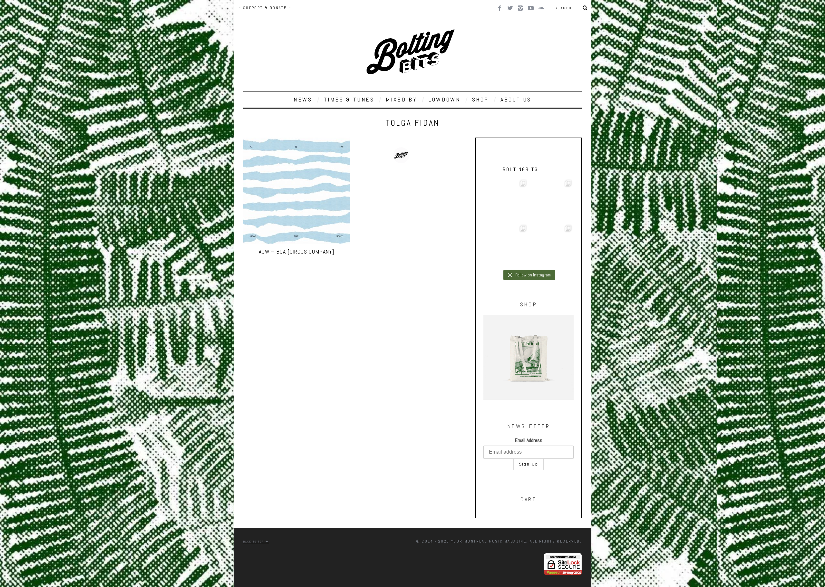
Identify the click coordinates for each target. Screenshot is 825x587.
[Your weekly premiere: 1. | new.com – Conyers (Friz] (506, 245)
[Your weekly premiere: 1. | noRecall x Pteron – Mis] (506, 200)
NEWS (303, 99)
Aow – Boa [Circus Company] (296, 251)
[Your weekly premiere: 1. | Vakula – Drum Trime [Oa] (551, 245)
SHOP (480, 99)
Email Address (528, 440)
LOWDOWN (444, 99)
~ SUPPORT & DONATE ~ (264, 7)
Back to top (254, 541)
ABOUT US (515, 99)
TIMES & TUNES (349, 99)
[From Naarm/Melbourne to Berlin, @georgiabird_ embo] (551, 200)
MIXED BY (401, 99)
